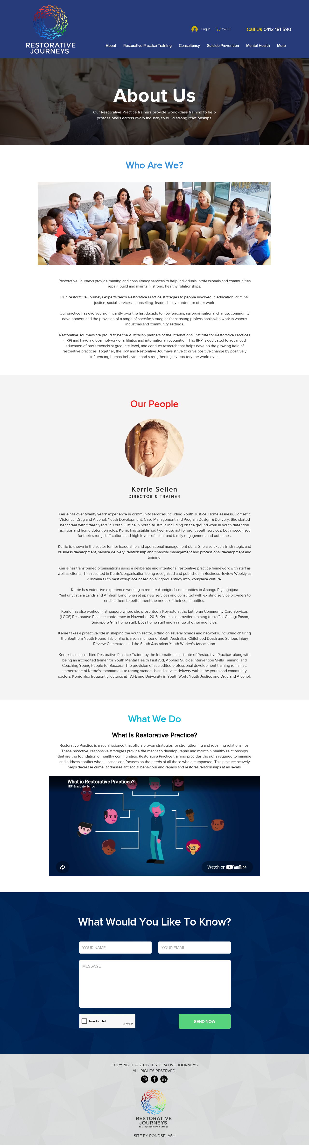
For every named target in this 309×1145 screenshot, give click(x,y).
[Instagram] (144, 1079)
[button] (224, 29)
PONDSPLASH (162, 1135)
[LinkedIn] (164, 1079)
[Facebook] (154, 1079)
